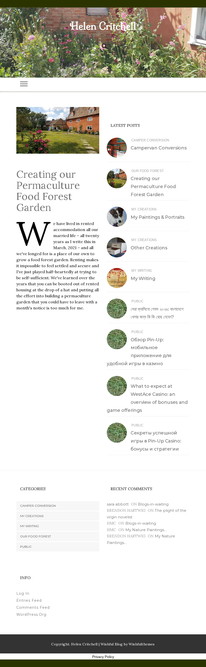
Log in (22, 593)
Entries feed (29, 600)
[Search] (104, 45)
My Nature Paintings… (146, 529)
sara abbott (118, 504)
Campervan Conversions (158, 148)
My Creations (144, 209)
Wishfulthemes (142, 644)
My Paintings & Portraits (157, 217)
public (137, 301)
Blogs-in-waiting (153, 504)
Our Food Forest (147, 171)
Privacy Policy (103, 657)
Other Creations (149, 248)
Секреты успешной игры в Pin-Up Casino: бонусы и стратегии (156, 441)
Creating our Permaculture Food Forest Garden (153, 186)
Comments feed (33, 607)
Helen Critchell (103, 26)
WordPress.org (31, 614)
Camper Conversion (150, 140)
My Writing (141, 270)
